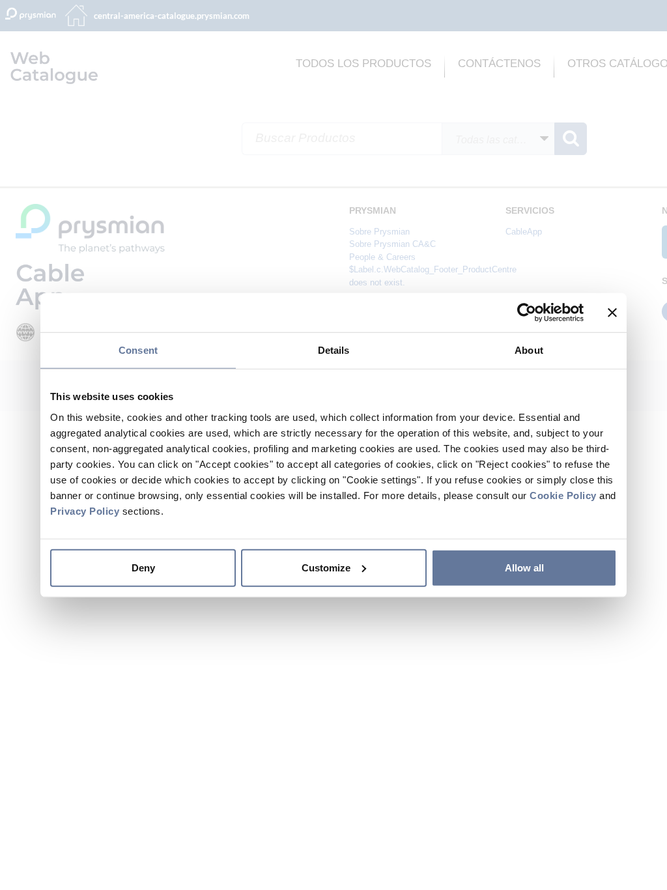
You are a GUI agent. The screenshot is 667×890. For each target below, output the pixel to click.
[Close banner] (612, 312)
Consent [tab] (138, 350)
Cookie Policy (563, 494)
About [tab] (529, 350)
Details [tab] (334, 350)
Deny (143, 567)
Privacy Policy (84, 510)
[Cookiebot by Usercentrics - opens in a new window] (527, 313)
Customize (326, 567)
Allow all (524, 567)
